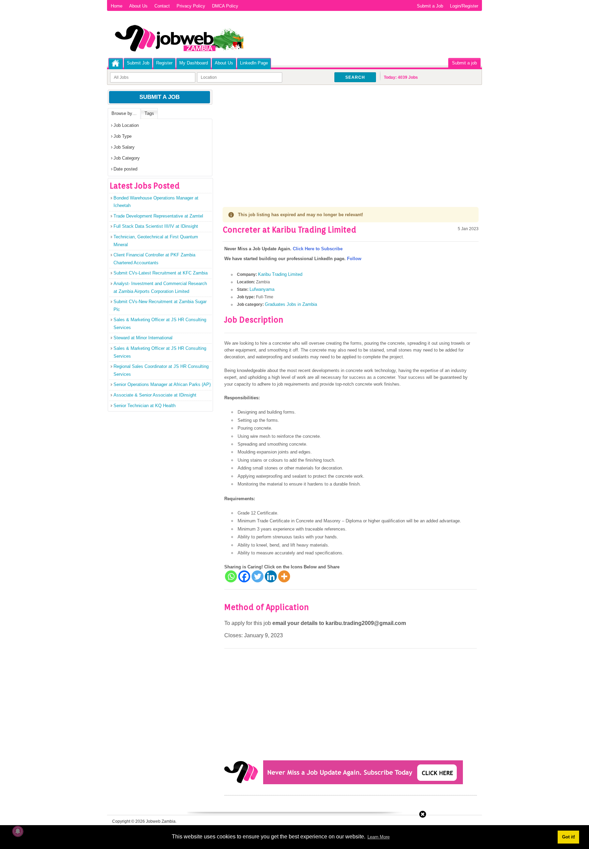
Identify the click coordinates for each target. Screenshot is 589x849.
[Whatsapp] (231, 576)
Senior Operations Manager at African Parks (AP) (162, 384)
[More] (284, 576)
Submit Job (138, 62)
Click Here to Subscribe (318, 248)
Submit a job (464, 62)
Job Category (127, 158)
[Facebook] (244, 576)
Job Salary (124, 147)
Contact (162, 6)
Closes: (233, 635)
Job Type (123, 136)
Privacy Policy (191, 6)
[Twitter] (257, 576)
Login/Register (464, 6)
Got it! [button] (568, 836)
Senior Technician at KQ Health (145, 405)
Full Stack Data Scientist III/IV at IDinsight (156, 226)
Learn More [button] (378, 836)
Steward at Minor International (143, 337)
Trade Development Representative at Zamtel (158, 216)
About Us (138, 6)
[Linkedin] (271, 576)
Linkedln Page (254, 62)
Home (116, 6)
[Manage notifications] (17, 831)
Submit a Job (430, 6)
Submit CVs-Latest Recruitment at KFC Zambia (161, 272)
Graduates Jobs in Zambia (291, 304)
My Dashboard (193, 62)
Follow (354, 258)
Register (164, 62)
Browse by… (124, 113)
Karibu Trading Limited (280, 274)
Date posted (125, 169)
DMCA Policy (225, 6)
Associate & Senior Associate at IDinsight (155, 395)
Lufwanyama (262, 289)
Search (355, 77)
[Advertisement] (351, 140)
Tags (149, 113)
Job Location (126, 125)
